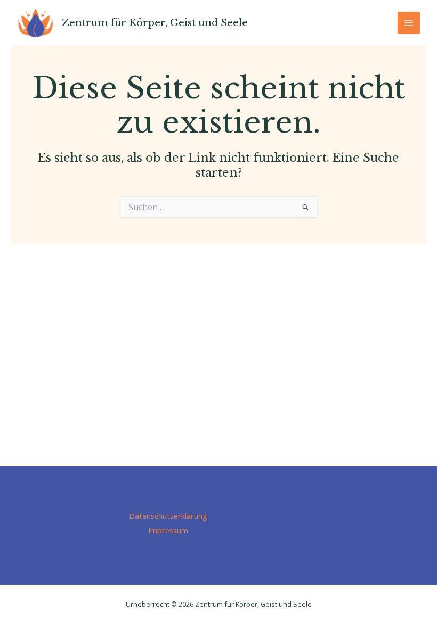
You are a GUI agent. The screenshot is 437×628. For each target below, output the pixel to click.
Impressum (168, 530)
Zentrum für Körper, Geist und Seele (155, 22)
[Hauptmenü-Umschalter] (409, 23)
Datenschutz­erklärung (168, 515)
